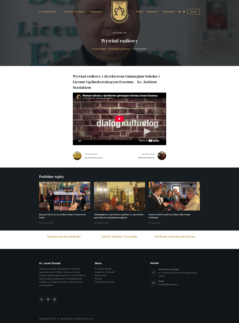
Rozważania (96, 11)
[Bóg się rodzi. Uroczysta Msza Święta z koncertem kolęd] (64, 196)
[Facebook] (179, 12)
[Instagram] (48, 299)
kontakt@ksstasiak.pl (168, 284)
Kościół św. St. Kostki (74, 11)
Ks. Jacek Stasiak (47, 11)
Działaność (152, 11)
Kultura (139, 11)
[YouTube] (184, 12)
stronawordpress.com (83, 319)
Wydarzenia (100, 275)
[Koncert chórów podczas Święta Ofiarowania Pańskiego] (174, 196)
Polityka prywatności (105, 282)
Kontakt (193, 11)
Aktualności (168, 11)
